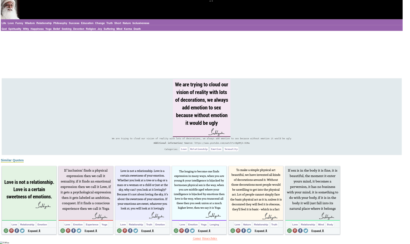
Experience (92, 224)
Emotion (216, 149)
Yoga (48, 29)
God (4, 29)
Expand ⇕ (34, 230)
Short (117, 23)
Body (330, 224)
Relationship (44, 23)
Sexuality (231, 149)
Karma (128, 29)
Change (100, 23)
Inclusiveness (140, 23)
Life (4, 23)
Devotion (78, 29)
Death (137, 29)
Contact (197, 238)
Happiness (37, 29)
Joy (100, 29)
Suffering (109, 29)
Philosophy (60, 23)
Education (87, 23)
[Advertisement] (202, 55)
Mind (119, 29)
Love (11, 23)
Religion (91, 29)
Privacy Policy (209, 238)
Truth (109, 23)
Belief (56, 29)
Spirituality (14, 29)
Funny (19, 23)
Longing (214, 224)
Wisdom (30, 23)
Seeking (67, 29)
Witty (26, 29)
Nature (127, 23)
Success (74, 23)
